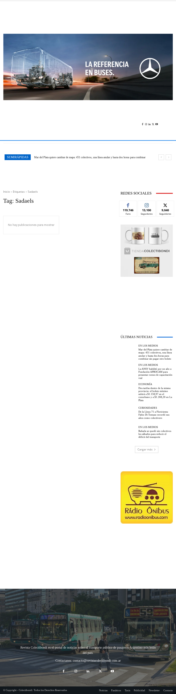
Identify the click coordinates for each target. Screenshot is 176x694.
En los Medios (148, 327)
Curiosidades (147, 389)
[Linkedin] (149, 114)
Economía (145, 366)
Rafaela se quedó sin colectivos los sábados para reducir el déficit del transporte (154, 415)
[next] (168, 139)
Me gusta (128, 186)
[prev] (161, 139)
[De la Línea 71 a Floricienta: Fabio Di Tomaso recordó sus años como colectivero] (128, 394)
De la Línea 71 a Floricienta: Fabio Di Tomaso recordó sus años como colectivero (153, 396)
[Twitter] (153, 114)
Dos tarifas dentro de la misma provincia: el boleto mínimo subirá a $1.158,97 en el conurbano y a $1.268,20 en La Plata (155, 375)
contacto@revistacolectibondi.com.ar (97, 617)
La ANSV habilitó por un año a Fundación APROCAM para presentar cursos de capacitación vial (87, 139)
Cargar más (145, 431)
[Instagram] (146, 114)
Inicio (6, 173)
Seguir (146, 186)
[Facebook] (142, 114)
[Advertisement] (88, 17)
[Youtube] (156, 114)
